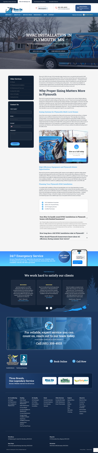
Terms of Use (89, 449)
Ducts (45, 398)
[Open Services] (11, 15)
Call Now (81, 361)
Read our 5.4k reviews (77, 14)
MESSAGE (13, 130)
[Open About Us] (20, 15)
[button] (47, 308)
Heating (22, 398)
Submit (15, 144)
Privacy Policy (82, 449)
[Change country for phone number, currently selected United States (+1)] (11, 126)
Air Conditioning (12, 398)
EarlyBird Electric (10, 368)
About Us (82, 398)
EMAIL (12, 116)
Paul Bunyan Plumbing (21, 368)
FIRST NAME (13, 109)
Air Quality (35, 398)
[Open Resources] (41, 15)
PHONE (12, 123)
